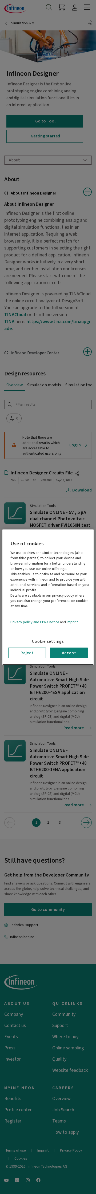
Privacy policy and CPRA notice (34, 622)
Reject (27, 653)
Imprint (72, 622)
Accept (69, 653)
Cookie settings (48, 641)
